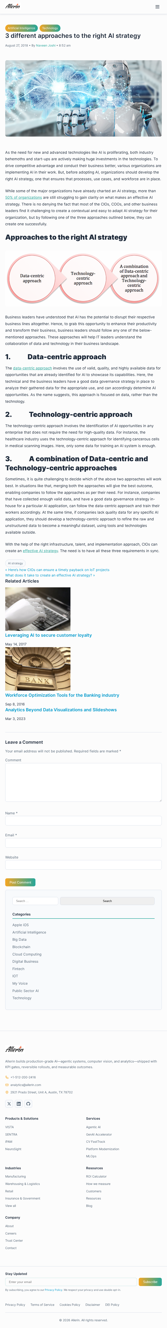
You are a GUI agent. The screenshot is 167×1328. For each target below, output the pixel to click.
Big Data (19, 939)
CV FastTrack (95, 1141)
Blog (89, 1206)
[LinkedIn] (19, 1104)
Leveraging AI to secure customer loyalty (48, 635)
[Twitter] (9, 1104)
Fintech (18, 969)
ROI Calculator (96, 1176)
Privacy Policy (53, 1289)
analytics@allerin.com (25, 1085)
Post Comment (20, 882)
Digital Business (25, 961)
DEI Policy (112, 1304)
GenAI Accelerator (99, 1134)
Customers (93, 1191)
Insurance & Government (22, 1198)
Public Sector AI (25, 991)
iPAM (8, 1141)
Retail (9, 1191)
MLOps (91, 1156)
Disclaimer (92, 1304)
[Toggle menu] (157, 7)
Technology (50, 28)
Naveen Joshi (45, 45)
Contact (11, 1248)
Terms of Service (42, 1304)
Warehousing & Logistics (22, 1184)
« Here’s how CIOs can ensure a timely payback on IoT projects (57, 570)
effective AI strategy (40, 551)
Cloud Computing (27, 954)
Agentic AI (93, 1127)
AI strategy (15, 563)
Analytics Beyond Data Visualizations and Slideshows (61, 709)
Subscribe (150, 1282)
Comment (13, 760)
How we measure (98, 1184)
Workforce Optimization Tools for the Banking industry (62, 695)
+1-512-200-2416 (23, 1077)
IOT (15, 976)
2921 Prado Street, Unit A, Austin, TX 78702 (41, 1092)
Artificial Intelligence (21, 28)
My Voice (20, 983)
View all (10, 1206)
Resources (93, 1198)
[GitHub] (28, 1104)
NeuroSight (13, 1149)
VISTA (9, 1127)
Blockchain (21, 947)
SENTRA (11, 1134)
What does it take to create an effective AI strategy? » (50, 575)
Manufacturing (15, 1176)
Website (11, 857)
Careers (10, 1233)
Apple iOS (20, 925)
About (9, 1226)
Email (11, 835)
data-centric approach (32, 368)
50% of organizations (23, 197)
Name (11, 813)
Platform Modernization (102, 1149)
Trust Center (14, 1240)
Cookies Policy (70, 1304)
